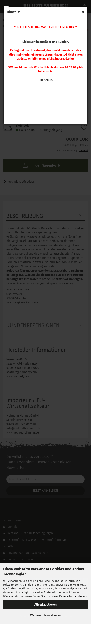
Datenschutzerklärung (73, 596)
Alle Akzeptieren (45, 604)
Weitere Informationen (45, 615)
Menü (6, 6)
